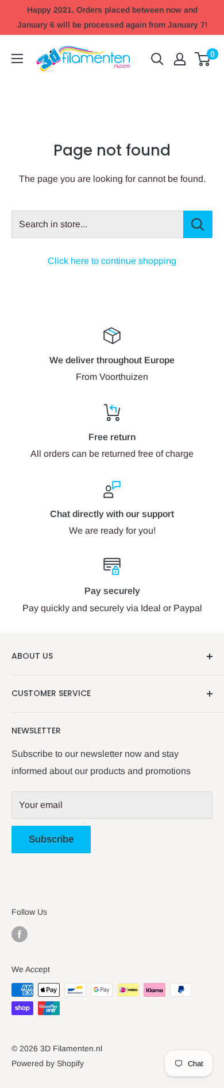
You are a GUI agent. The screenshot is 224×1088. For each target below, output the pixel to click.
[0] (203, 59)
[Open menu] (17, 58)
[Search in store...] (198, 224)
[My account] (180, 59)
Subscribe (51, 839)
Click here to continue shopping (112, 261)
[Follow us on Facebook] (19, 934)
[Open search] (157, 59)
